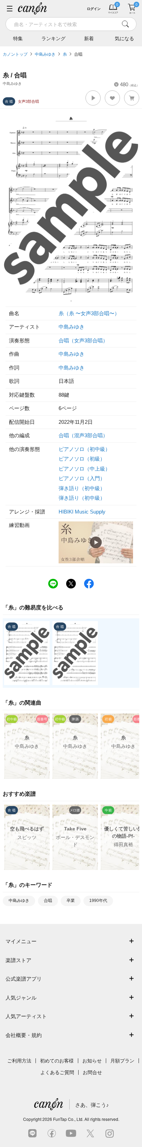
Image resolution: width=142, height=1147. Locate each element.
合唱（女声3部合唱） (83, 340)
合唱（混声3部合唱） (83, 435)
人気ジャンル (21, 998)
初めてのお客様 (57, 1060)
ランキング (53, 38)
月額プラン (122, 1060)
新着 (89, 38)
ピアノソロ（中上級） (84, 469)
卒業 (71, 900)
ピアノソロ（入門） (82, 478)
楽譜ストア (18, 960)
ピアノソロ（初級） (82, 459)
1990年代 (98, 900)
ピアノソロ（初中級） (84, 449)
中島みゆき (45, 54)
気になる (124, 38)
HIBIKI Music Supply (82, 512)
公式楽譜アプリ (24, 979)
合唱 (78, 54)
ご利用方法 (19, 1060)
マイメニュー (21, 941)
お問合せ (92, 1072)
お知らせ (92, 1060)
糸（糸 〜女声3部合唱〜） (89, 313)
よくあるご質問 (57, 1072)
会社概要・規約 (24, 1035)
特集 (18, 38)
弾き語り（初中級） (82, 488)
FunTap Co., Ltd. (68, 1119)
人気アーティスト (26, 1016)
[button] (93, 98)
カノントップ (15, 54)
